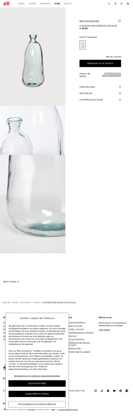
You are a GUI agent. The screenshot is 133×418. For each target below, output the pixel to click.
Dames (21, 3)
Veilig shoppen (76, 339)
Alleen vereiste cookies (37, 394)
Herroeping (74, 349)
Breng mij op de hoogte (100, 63)
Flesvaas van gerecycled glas (59, 302)
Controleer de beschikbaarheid (111, 74)
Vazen (36, 302)
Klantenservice (76, 323)
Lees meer (104, 330)
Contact (72, 336)
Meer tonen (9, 282)
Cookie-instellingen (79, 352)
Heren (32, 3)
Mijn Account (75, 326)
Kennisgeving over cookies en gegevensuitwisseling (37, 376)
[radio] (82, 45)
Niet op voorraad (113, 56)
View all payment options (68, 410)
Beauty (68, 3)
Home (57, 3)
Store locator (76, 329)
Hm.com (6, 302)
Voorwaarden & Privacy (81, 333)
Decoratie (25, 302)
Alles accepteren (37, 383)
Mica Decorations (89, 21)
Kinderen (45, 3)
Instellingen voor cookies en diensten (37, 404)
